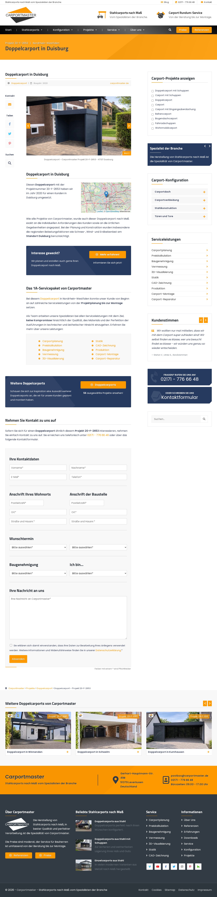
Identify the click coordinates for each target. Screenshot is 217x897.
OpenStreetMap (112, 211)
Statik (99, 341)
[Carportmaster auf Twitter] (174, 866)
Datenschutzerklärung (108, 650)
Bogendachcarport (166, 118)
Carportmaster (26, 890)
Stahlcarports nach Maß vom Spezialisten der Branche (33, 2)
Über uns (135, 30)
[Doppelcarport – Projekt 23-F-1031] (108, 748)
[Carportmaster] (21, 15)
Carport (159, 104)
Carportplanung (52, 341)
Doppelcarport (19, 83)
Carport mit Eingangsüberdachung (175, 109)
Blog (166, 2)
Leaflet (100, 211)
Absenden (18, 659)
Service (112, 30)
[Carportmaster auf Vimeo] (150, 866)
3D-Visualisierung (53, 358)
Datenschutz (186, 890)
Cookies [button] (157, 890)
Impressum (205, 890)
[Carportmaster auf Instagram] (182, 866)
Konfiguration (192, 849)
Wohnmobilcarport (166, 127)
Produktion (102, 350)
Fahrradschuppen (165, 123)
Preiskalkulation (52, 345)
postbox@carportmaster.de (189, 776)
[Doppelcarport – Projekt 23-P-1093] (38, 748)
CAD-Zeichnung (105, 345)
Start (8, 30)
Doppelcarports (105, 385)
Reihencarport (163, 113)
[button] (106, 194)
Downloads (191, 838)
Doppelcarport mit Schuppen (172, 90)
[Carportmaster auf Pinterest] (190, 866)
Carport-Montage (107, 354)
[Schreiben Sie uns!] (9, 104)
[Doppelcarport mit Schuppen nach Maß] (85, 845)
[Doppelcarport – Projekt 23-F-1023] (179, 748)
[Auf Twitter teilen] (9, 133)
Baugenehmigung (53, 350)
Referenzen (202, 30)
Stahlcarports (30, 30)
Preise (183, 30)
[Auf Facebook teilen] (9, 124)
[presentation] (28, 126)
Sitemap (170, 890)
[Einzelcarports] (85, 865)
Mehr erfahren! (109, 254)
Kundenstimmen (165, 320)
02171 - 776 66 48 (186, 2)
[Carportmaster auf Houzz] (198, 866)
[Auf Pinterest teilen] (9, 143)
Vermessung (50, 354)
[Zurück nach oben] (210, 890)
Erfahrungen (192, 832)
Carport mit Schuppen (168, 95)
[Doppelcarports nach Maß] (85, 825)
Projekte (88, 30)
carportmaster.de (119, 83)
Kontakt (208, 2)
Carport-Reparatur (108, 358)
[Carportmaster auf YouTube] (158, 866)
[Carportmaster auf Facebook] (166, 866)
